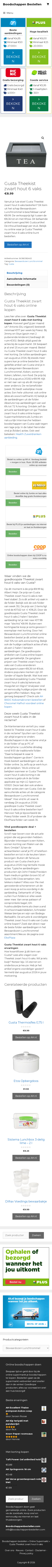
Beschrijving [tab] (14, 273)
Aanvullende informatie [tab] (21, 279)
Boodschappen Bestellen (22, 4)
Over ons (9, 1550)
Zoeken (36, 1235)
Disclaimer (40, 1550)
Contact (29, 1550)
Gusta (11, 264)
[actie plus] (26, 1285)
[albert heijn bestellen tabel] (26, 1327)
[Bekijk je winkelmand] (48, 4)
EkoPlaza (9, 937)
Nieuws (19, 1550)
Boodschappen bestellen (14, 1541)
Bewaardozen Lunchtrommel (28, 261)
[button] (42, 138)
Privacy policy (26, 1553)
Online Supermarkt (38, 1541)
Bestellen (13, 471)
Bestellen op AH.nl (18, 244)
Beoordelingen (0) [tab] (18, 284)
